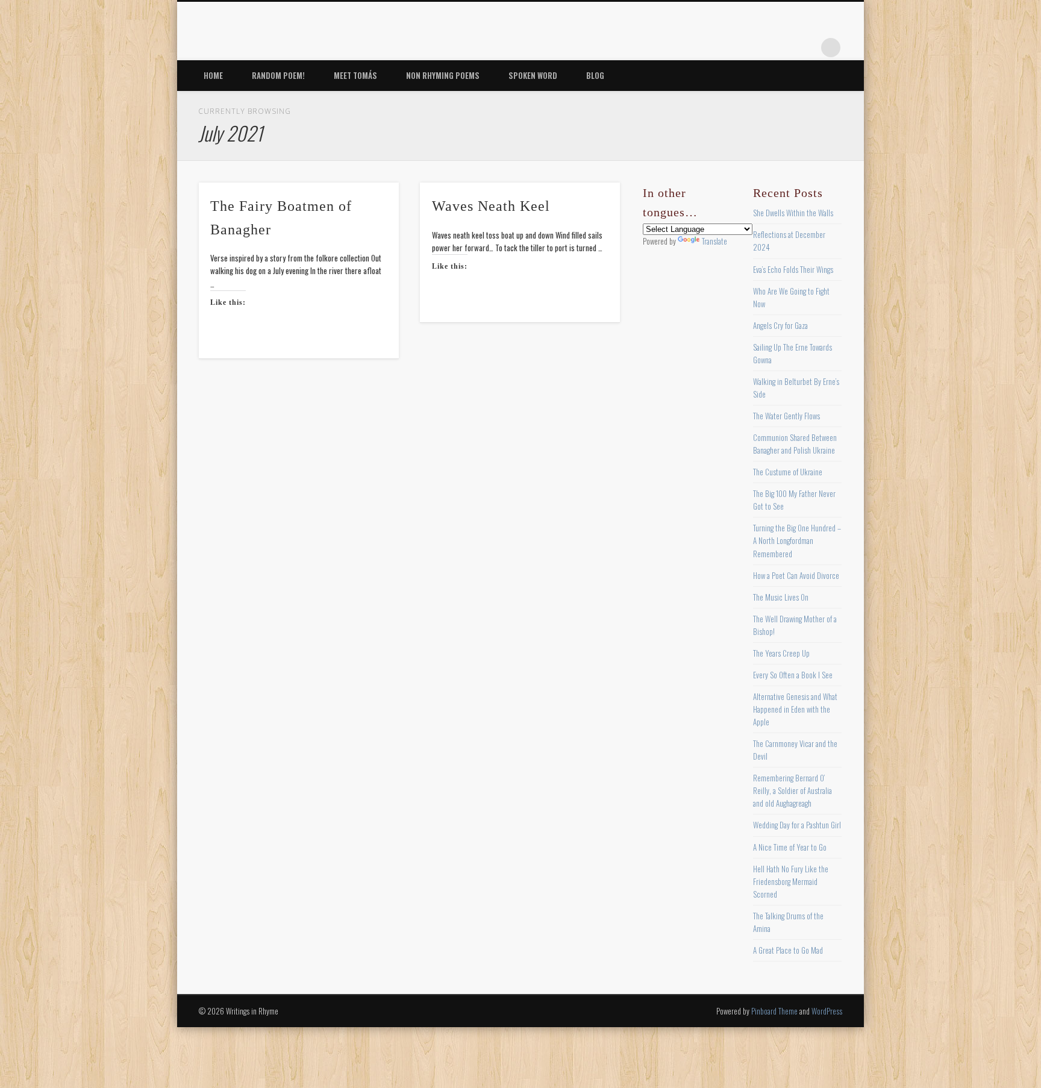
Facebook (707, 47)
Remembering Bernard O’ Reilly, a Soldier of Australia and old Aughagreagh (792, 790)
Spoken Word (532, 75)
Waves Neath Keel (491, 206)
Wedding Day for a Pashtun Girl (797, 825)
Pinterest (756, 47)
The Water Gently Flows (786, 416)
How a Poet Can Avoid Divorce (796, 575)
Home (213, 75)
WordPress (826, 1011)
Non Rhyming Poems (443, 75)
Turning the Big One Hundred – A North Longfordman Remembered (797, 540)
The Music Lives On (780, 597)
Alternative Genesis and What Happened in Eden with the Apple (795, 709)
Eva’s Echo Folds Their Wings (793, 269)
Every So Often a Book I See (793, 675)
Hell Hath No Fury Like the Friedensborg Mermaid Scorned (790, 881)
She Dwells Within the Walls (793, 213)
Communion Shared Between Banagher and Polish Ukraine (795, 443)
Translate (714, 241)
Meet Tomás (355, 75)
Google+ (806, 47)
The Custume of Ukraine (787, 472)
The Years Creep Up (781, 653)
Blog (595, 75)
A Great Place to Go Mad (788, 950)
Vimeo (781, 47)
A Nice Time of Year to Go (790, 847)
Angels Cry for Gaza (780, 325)
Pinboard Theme (774, 1011)
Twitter (732, 47)
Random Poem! (278, 75)
